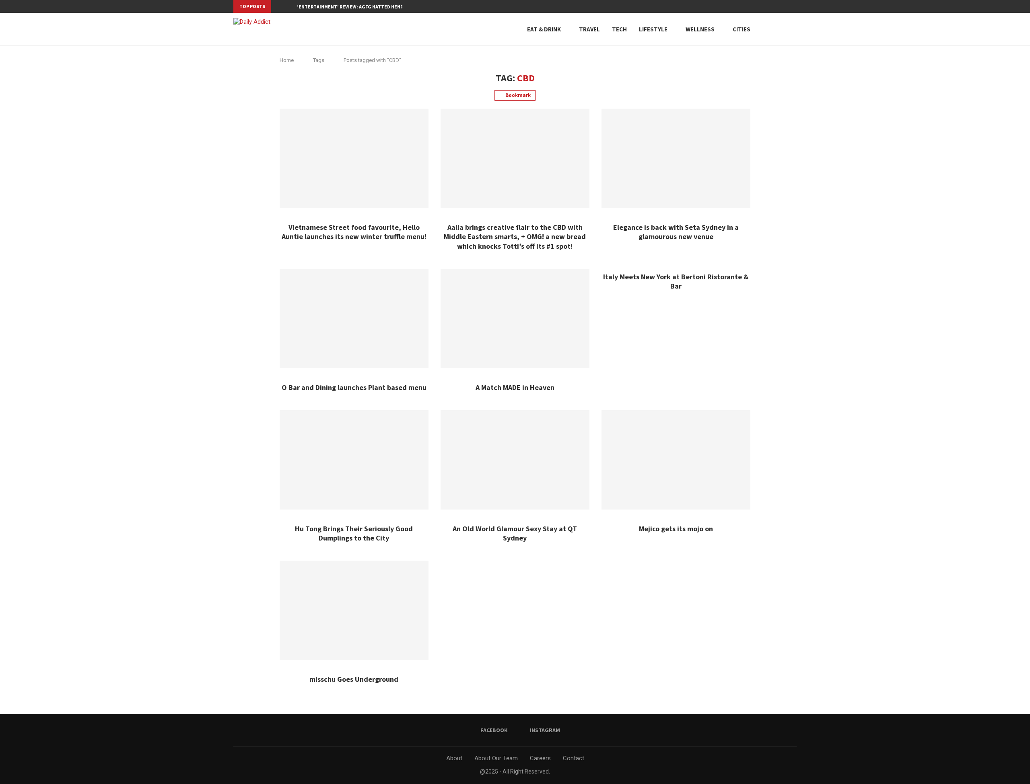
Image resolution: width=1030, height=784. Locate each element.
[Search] (779, 29)
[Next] (289, 6)
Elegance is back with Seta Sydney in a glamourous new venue (676, 232)
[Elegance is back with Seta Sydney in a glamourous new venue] (676, 158)
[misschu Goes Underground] (354, 610)
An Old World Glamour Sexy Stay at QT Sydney (515, 533)
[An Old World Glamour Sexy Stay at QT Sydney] (515, 460)
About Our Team (496, 758)
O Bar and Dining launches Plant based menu (354, 387)
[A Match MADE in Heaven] (515, 318)
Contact (573, 758)
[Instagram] (795, 6)
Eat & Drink (544, 29)
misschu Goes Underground (353, 679)
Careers (540, 758)
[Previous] (278, 6)
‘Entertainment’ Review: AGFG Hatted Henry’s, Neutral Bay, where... (381, 7)
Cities (741, 29)
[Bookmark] (793, 29)
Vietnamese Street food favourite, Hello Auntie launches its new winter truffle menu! (354, 232)
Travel (589, 29)
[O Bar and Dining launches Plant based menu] (354, 318)
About (454, 758)
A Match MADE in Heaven (515, 387)
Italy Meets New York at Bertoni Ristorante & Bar (675, 281)
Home (287, 60)
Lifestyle (653, 29)
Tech (619, 29)
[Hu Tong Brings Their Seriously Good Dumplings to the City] (354, 460)
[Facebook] (785, 6)
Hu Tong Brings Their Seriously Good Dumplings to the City (354, 533)
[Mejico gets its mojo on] (676, 460)
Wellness (700, 29)
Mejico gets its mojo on (676, 528)
